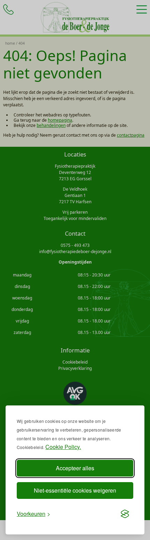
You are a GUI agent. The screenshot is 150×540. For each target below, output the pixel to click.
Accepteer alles (75, 468)
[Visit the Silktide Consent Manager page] (125, 513)
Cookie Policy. (63, 447)
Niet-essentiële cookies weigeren (75, 490)
